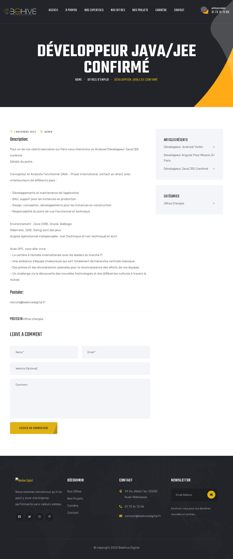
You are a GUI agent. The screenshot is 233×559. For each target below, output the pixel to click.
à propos (71, 10)
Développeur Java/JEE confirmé (186, 168)
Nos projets (140, 10)
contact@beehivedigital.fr (143, 516)
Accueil (53, 10)
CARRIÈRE (161, 10)
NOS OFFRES (118, 10)
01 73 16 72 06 (134, 506)
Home (78, 80)
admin (48, 132)
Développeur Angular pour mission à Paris (188, 157)
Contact (179, 10)
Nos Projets (75, 498)
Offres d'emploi (98, 80)
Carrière (72, 505)
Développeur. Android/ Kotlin (183, 147)
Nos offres (74, 491)
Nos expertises (94, 10)
